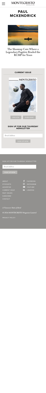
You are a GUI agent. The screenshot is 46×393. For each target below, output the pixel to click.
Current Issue (8, 190)
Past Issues (7, 193)
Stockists (6, 184)
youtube (30, 187)
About (5, 181)
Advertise (6, 187)
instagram (31, 184)
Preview (15, 117)
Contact (6, 199)
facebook (31, 181)
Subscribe (29, 117)
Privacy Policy (8, 218)
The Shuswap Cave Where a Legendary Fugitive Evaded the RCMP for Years (23, 52)
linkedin (30, 190)
